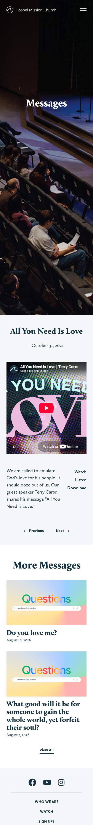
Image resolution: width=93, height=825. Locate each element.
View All (47, 750)
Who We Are (46, 802)
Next (60, 530)
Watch (80, 471)
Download (77, 487)
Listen (81, 479)
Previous (36, 530)
